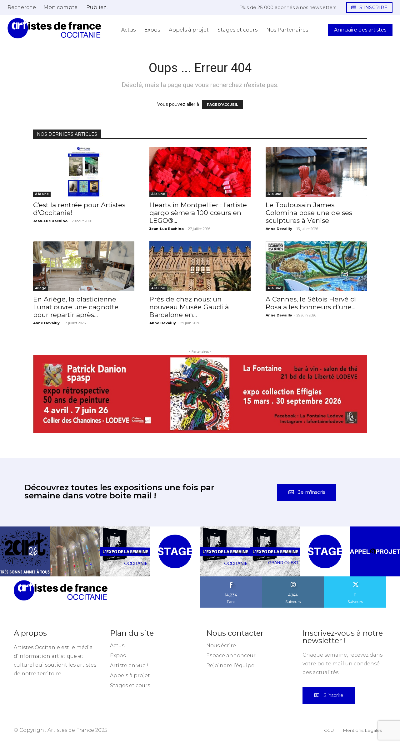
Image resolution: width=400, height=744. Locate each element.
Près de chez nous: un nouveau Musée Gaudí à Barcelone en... (189, 307)
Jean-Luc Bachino (50, 221)
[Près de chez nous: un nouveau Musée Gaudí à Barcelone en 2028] (200, 266)
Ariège (40, 288)
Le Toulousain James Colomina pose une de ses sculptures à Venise (309, 212)
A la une (42, 194)
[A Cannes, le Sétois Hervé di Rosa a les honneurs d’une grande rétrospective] (316, 266)
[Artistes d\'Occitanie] (54, 28)
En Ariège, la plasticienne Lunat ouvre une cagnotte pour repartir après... (75, 307)
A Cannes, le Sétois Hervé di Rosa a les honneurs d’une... (311, 303)
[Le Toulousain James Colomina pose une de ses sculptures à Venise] (316, 172)
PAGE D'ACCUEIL (222, 104)
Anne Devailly (279, 229)
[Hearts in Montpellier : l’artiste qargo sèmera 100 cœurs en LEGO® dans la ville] (200, 172)
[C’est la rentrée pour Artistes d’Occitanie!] (83, 172)
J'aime (231, 547)
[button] (22, 7)
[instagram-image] (25, 520)
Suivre (293, 547)
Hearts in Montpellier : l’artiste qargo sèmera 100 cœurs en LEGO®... (198, 212)
